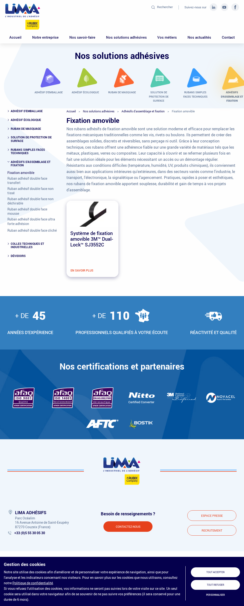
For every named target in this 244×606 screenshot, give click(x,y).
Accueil (15, 37)
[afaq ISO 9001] (23, 397)
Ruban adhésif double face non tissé (30, 191)
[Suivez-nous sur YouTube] (224, 7)
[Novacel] (220, 397)
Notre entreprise (45, 37)
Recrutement (212, 530)
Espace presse (212, 515)
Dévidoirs (18, 255)
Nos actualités (199, 37)
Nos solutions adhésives (126, 37)
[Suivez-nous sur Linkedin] (213, 7)
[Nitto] (141, 397)
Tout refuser (215, 584)
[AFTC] (102, 423)
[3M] (181, 397)
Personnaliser (215, 594)
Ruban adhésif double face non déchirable (30, 201)
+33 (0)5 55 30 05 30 (29, 533)
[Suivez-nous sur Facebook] (235, 7)
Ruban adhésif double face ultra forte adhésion (31, 221)
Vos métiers (167, 37)
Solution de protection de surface (31, 139)
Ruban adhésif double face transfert (27, 180)
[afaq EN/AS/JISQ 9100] (102, 397)
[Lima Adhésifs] (23, 16)
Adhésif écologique (26, 119)
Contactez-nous (128, 526)
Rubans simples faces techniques (28, 151)
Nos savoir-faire (82, 37)
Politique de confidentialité (32, 583)
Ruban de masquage (26, 128)
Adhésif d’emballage (27, 111)
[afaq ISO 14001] (63, 397)
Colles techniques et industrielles (27, 245)
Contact (228, 37)
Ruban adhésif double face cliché (32, 230)
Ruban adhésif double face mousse (27, 211)
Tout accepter (215, 572)
